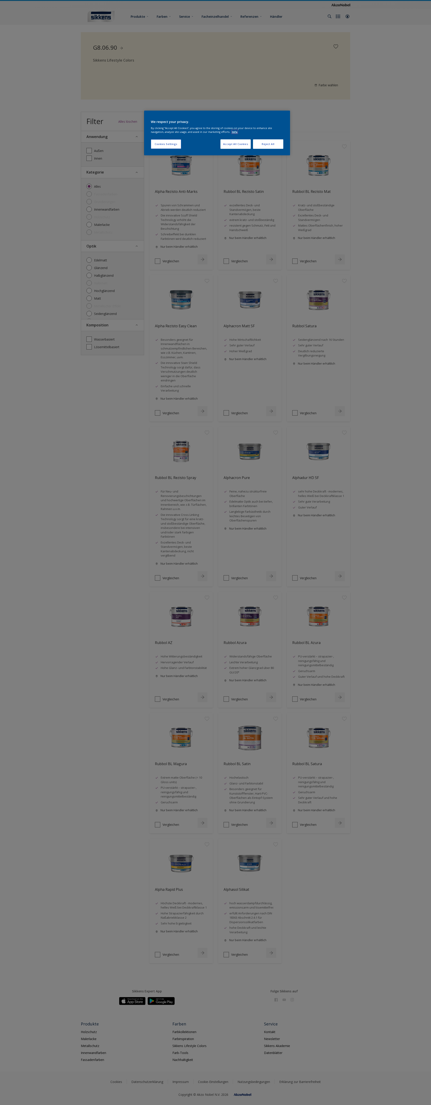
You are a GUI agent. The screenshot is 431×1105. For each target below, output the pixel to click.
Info (234, 132)
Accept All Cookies (235, 144)
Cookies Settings (166, 144)
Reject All (268, 144)
